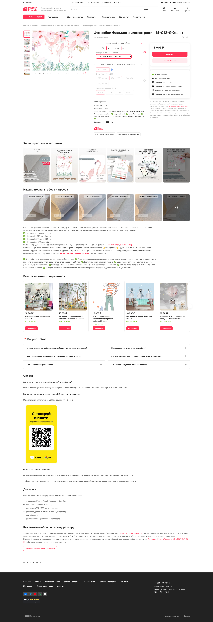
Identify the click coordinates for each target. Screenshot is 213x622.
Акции (38, 582)
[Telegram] (30, 594)
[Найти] (155, 9)
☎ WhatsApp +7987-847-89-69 (74, 253)
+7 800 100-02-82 (168, 3)
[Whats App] (40, 594)
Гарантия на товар (45, 586)
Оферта (60, 586)
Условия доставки (108, 582)
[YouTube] (35, 594)
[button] (189, 306)
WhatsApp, (168, 539)
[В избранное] (182, 37)
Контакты (125, 582)
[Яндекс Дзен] (45, 594)
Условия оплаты (71, 582)
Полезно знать (89, 582)
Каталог (27, 582)
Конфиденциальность (172, 616)
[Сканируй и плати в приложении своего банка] (41, 463)
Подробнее (31, 328)
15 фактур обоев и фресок (178, 106)
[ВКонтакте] (25, 594)
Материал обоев (52, 582)
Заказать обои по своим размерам (40, 549)
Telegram (152, 539)
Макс (159, 539)
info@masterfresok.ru (163, 586)
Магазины (27, 586)
